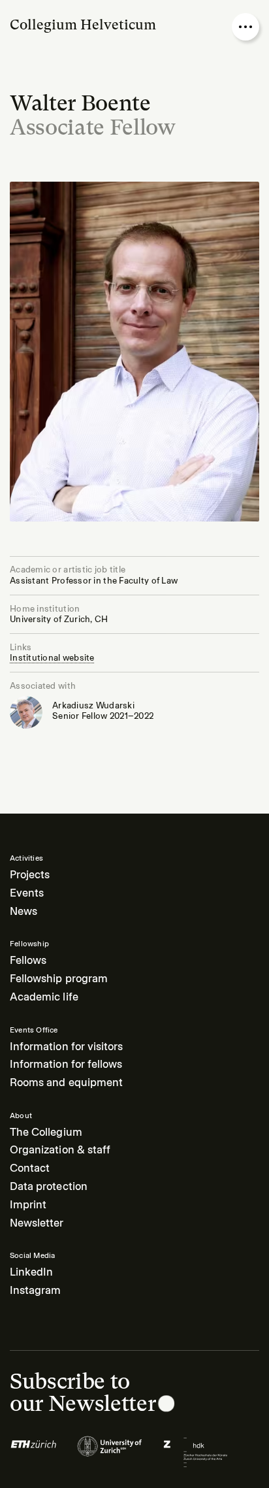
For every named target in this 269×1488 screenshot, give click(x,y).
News (23, 911)
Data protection (48, 1186)
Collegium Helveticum (83, 24)
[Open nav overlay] (245, 27)
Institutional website (52, 657)
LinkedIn (31, 1272)
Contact (30, 1168)
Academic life (44, 996)
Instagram (35, 1290)
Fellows (28, 960)
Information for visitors (66, 1046)
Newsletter (37, 1223)
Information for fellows (66, 1064)
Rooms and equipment (66, 1082)
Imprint (28, 1204)
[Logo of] (33, 1452)
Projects (30, 874)
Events (27, 893)
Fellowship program (59, 978)
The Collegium (46, 1132)
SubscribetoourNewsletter (82, 1391)
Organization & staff (60, 1149)
